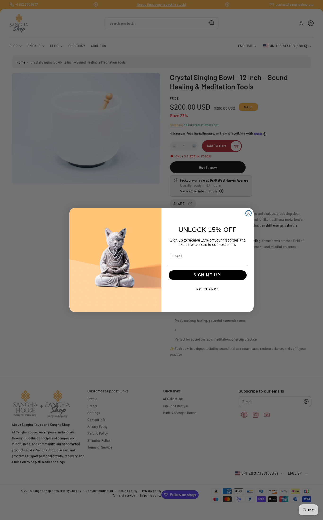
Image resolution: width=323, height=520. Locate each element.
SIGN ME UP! (207, 275)
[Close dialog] (248, 213)
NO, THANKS (207, 289)
